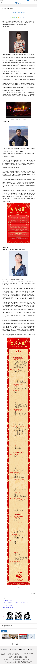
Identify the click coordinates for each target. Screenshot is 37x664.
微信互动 (23, 649)
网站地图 (35, 0)
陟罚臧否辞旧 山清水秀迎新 (7, 600)
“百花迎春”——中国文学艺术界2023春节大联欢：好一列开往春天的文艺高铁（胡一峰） (17, 602)
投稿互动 (5, 649)
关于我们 (15, 653)
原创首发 (8, 8)
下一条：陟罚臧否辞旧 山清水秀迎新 (6, 626)
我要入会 (32, 649)
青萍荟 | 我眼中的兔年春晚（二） (8, 605)
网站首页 (3, 653)
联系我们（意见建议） (29, 653)
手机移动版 (14, 649)
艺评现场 (4, 8)
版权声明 (21, 653)
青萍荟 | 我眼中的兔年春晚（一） (8, 607)
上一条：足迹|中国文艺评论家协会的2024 (6, 625)
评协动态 (11, 8)
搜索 (28, 0)
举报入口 (17, 654)
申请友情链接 (10, 654)
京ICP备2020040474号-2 (31, 659)
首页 (1, 8)
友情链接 (3, 654)
